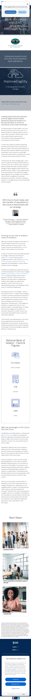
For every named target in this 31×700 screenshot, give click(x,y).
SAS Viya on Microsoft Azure (11, 104)
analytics (24, 247)
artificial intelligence (7, 261)
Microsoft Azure (8, 435)
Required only (15, 684)
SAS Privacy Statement (11, 668)
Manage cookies (15, 688)
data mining (24, 259)
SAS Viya (7, 257)
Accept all (15, 679)
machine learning (20, 261)
